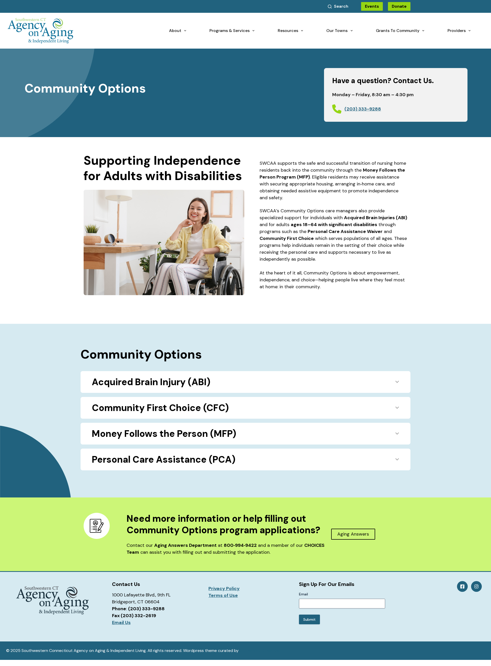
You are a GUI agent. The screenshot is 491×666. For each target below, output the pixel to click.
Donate (399, 6)
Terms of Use (223, 595)
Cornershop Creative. (260, 650)
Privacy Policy (224, 588)
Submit (309, 619)
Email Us (121, 622)
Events (372, 6)
